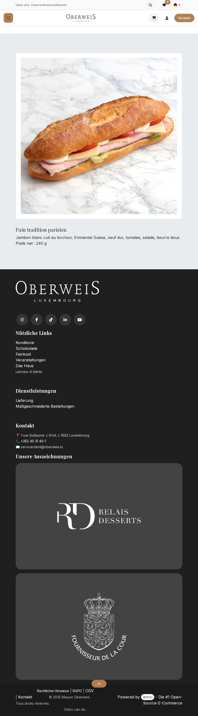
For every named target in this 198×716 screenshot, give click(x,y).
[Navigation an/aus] (8, 18)
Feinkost (23, 354)
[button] (150, 5)
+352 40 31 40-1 (33, 441)
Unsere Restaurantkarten (49, 5)
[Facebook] (36, 319)
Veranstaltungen (31, 360)
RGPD (77, 691)
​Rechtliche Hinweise (53, 691)
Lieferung (24, 400)
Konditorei (25, 342)
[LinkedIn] (65, 319)
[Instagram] (22, 319)
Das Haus (25, 365)
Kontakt (184, 18)
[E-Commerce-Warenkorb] (153, 17)
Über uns (22, 5)
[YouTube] (79, 319)
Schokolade (26, 348)
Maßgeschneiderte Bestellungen (45, 406)
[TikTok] (51, 319)
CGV (89, 690)
